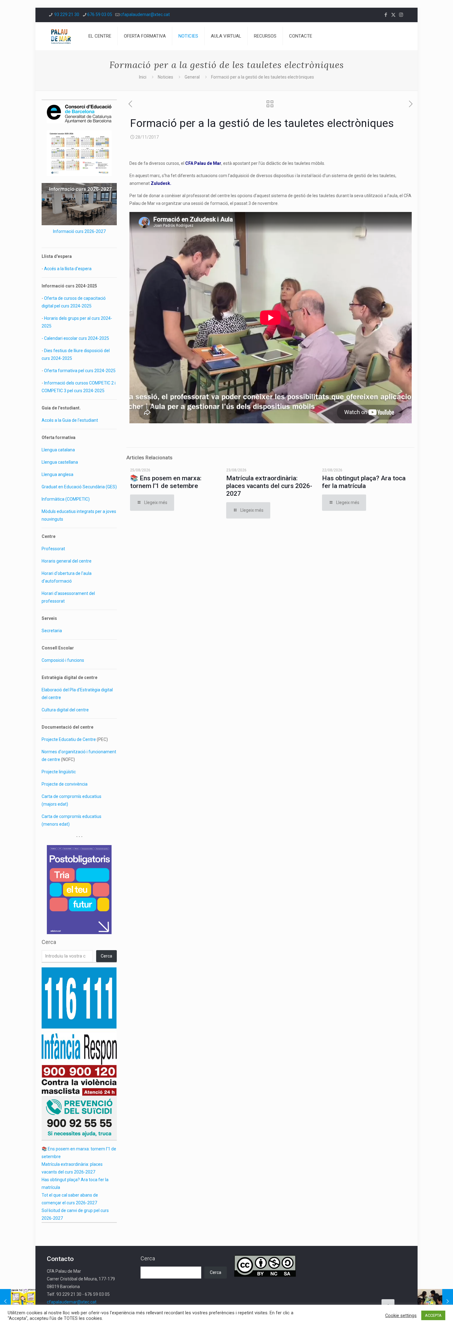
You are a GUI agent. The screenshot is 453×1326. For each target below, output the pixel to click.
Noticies (165, 77)
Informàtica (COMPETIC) (66, 499)
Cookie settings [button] (401, 1315)
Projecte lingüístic (59, 771)
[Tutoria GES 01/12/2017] (435, 1301)
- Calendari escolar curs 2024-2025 (75, 338)
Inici (142, 77)
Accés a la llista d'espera (68, 268)
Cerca (49, 942)
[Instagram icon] (401, 15)
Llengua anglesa (57, 474)
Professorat (53, 548)
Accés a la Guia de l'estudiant (70, 420)
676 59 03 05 (99, 14)
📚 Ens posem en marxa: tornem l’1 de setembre (166, 482)
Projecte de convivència (65, 784)
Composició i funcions (63, 660)
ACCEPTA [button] (433, 1315)
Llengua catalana (58, 449)
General (192, 77)
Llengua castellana (60, 462)
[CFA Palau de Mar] (60, 36)
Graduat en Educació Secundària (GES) (79, 486)
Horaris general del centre (67, 561)
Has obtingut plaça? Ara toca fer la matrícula (364, 482)
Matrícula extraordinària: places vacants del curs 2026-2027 (269, 485)
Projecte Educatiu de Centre (69, 739)
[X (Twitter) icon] (393, 15)
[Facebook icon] (385, 15)
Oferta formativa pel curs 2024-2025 (80, 370)
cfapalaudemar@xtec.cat (145, 14)
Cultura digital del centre (65, 709)
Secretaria (52, 630)
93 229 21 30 (66, 14)
